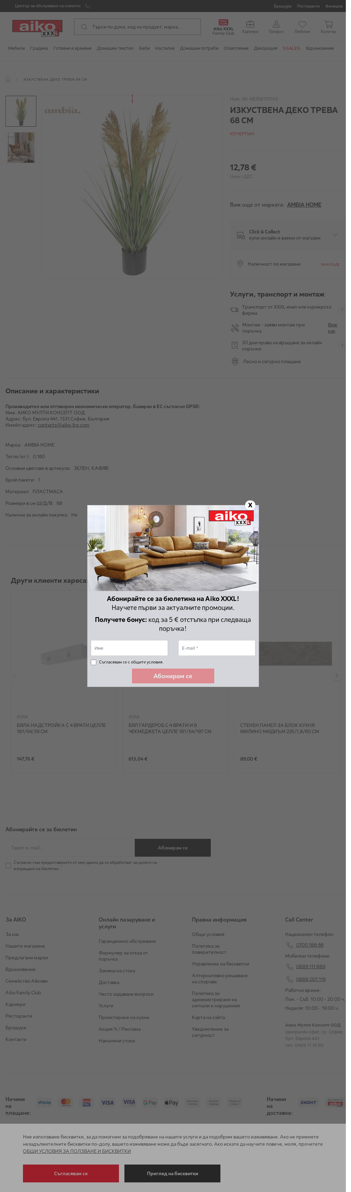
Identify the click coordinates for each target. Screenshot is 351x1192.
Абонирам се (173, 676)
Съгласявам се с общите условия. (131, 661)
